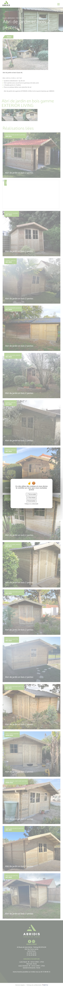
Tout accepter (32, 494)
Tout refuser (32, 497)
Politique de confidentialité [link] (31, 503)
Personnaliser (31, 501)
